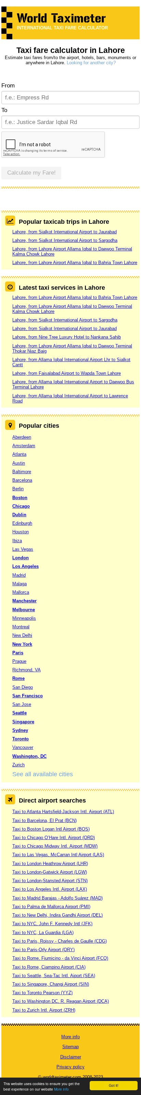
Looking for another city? (91, 62)
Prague (19, 661)
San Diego (22, 687)
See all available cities (42, 774)
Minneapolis (24, 618)
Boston (19, 497)
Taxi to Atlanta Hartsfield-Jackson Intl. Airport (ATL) (63, 811)
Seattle (19, 712)
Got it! (113, 1085)
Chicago (21, 506)
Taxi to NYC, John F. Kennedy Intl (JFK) (52, 923)
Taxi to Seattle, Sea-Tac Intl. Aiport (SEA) (53, 975)
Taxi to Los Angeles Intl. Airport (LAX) (49, 889)
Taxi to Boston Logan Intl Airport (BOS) (51, 829)
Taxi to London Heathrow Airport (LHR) (50, 863)
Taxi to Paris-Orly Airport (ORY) (43, 949)
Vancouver (22, 747)
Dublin (19, 514)
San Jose (21, 704)
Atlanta (19, 454)
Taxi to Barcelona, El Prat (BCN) (44, 820)
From (8, 85)
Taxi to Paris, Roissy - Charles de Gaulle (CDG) (59, 941)
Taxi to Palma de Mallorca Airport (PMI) (51, 906)
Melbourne (23, 609)
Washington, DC (29, 756)
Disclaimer (70, 1056)
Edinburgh (22, 523)
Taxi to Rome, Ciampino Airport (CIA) (49, 967)
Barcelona (22, 480)
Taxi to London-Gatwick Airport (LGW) (49, 872)
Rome (18, 678)
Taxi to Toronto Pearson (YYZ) (42, 992)
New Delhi (22, 635)
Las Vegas (22, 549)
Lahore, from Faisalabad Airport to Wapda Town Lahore (66, 373)
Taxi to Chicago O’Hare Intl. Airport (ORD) (53, 837)
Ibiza (17, 540)
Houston (20, 531)
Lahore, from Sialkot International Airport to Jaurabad (64, 231)
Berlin (18, 488)
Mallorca (20, 592)
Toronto (20, 738)
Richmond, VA (26, 669)
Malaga (19, 583)
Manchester (24, 600)
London (20, 557)
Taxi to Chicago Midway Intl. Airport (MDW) (55, 846)
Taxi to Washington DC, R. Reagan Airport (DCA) (60, 1001)
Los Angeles (25, 566)
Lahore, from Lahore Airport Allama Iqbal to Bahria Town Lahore (74, 262)
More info (61, 1089)
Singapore (23, 721)
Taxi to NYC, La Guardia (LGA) (43, 932)
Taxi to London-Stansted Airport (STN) (50, 880)
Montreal (20, 626)
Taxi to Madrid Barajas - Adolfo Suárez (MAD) (57, 898)
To (4, 110)
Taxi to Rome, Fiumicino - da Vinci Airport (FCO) (60, 958)
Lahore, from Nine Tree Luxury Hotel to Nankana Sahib (66, 337)
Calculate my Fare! (31, 172)
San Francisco (27, 695)
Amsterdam (23, 445)
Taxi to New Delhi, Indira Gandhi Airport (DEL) (57, 915)
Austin (18, 463)
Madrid (19, 575)
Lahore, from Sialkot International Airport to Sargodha (64, 240)
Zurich (18, 764)
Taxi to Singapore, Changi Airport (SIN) (50, 984)
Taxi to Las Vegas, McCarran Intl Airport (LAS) (58, 854)
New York (22, 644)
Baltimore (21, 471)
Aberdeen (21, 437)
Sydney (20, 730)
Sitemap (70, 1046)
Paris (17, 652)
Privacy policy (70, 1066)
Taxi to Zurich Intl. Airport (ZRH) (43, 1010)
